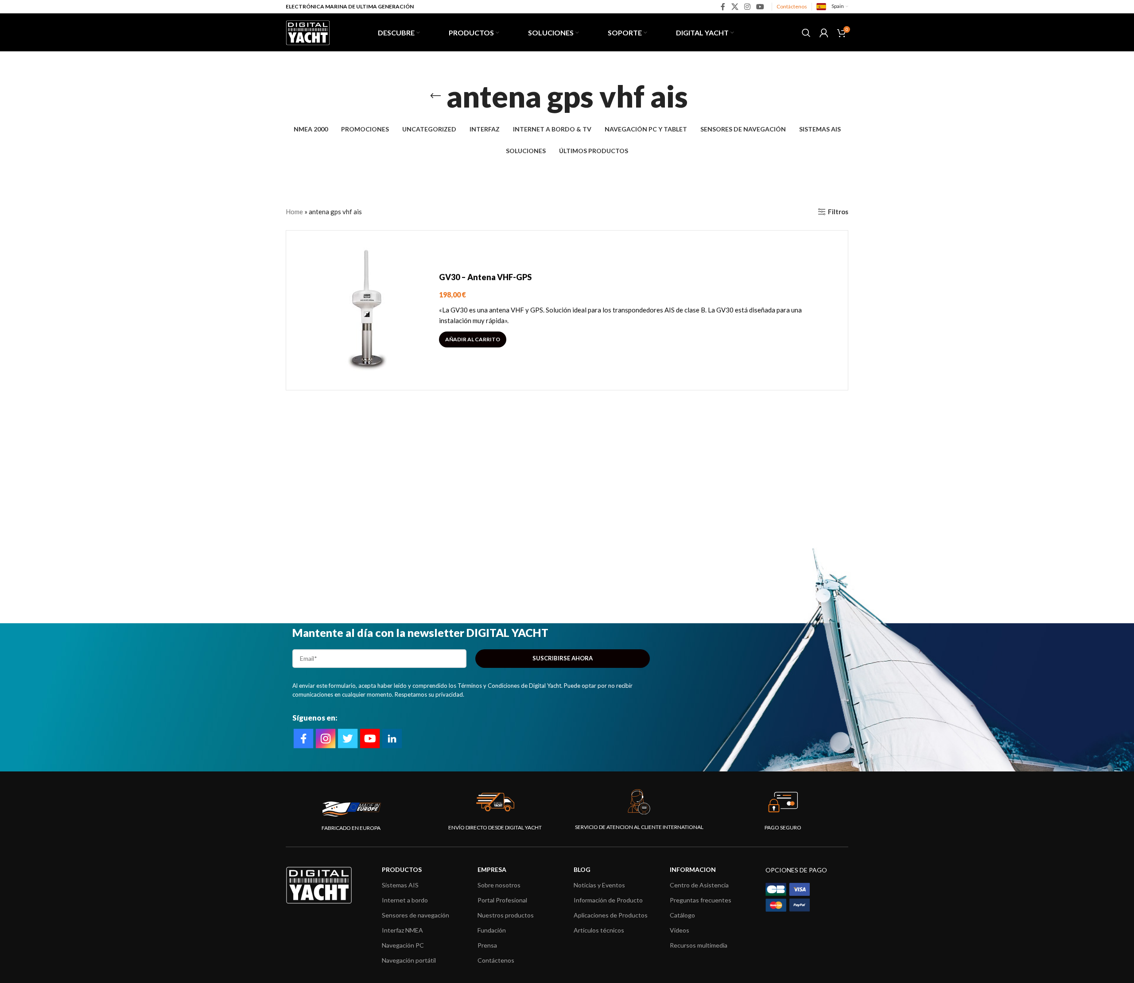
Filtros (838, 212)
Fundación (492, 930)
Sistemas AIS (400, 885)
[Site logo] (308, 31)
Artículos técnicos (599, 930)
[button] (472, 339)
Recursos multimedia (698, 945)
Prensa (487, 945)
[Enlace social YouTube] (760, 6)
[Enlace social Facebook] (723, 6)
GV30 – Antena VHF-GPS (485, 277)
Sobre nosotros (499, 885)
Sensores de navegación (415, 915)
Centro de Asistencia (699, 885)
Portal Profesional (502, 900)
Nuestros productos (506, 915)
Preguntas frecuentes (700, 900)
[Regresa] (435, 96)
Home (294, 212)
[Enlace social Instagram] (747, 6)
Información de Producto (608, 900)
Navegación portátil (409, 960)
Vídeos (679, 930)
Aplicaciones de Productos (611, 915)
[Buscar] (806, 33)
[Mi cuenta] (824, 33)
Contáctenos (792, 6)
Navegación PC (403, 945)
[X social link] (734, 6)
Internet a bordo (405, 900)
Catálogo (682, 915)
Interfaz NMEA (402, 930)
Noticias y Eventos (599, 885)
